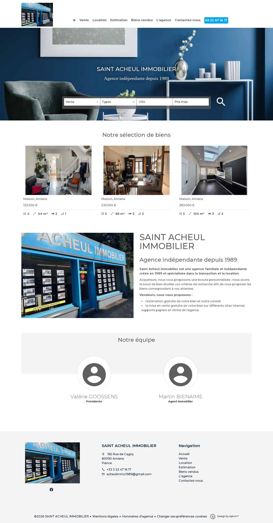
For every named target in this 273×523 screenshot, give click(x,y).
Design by (228, 516)
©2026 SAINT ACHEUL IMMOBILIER (61, 516)
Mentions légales (105, 516)
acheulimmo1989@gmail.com (129, 474)
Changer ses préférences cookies (182, 516)
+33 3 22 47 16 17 (119, 469)
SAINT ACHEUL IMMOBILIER (129, 445)
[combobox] (82, 102)
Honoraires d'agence (137, 516)
